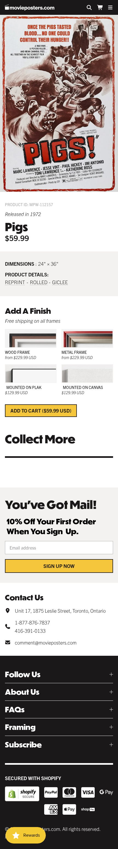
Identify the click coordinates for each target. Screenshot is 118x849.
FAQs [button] (14, 709)
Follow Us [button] (22, 674)
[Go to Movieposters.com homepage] (29, 7)
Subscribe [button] (23, 744)
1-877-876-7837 (32, 622)
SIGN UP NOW (59, 566)
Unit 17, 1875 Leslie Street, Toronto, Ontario (60, 610)
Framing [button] (20, 727)
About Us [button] (22, 692)
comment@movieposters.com (46, 642)
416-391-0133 (30, 630)
